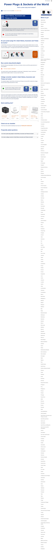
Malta (42, 310)
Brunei (42, 91)
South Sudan (43, 465)
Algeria (42, 26)
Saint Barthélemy (44, 411)
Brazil (42, 87)
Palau (42, 376)
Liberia (42, 284)
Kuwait (42, 271)
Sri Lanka (42, 469)
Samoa (42, 430)
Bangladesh (43, 62)
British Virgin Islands (44, 89)
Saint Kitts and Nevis (44, 418)
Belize (42, 70)
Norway (42, 370)
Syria (42, 483)
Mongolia (42, 331)
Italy (41, 251)
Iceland (42, 234)
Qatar (42, 399)
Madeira (42, 300)
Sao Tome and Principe (45, 434)
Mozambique (43, 339)
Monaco (42, 329)
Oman (42, 372)
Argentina (42, 40)
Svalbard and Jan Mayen (45, 475)
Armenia (42, 42)
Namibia (42, 343)
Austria (42, 48)
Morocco (42, 337)
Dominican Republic (44, 152)
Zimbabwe (43, 548)
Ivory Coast (43, 253)
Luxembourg (43, 292)
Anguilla (42, 36)
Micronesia (43, 325)
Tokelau (42, 498)
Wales (42, 538)
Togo (42, 496)
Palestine (42, 378)
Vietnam (42, 536)
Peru (42, 386)
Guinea (42, 218)
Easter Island (43, 156)
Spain (42, 467)
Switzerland (43, 481)
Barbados (42, 64)
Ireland (42, 245)
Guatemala (43, 214)
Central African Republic (45, 111)
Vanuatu (42, 530)
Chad (42, 113)
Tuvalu (42, 512)
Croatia (42, 136)
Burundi (42, 97)
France (42, 183)
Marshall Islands (44, 312)
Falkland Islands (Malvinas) (46, 175)
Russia (42, 405)
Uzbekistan (43, 528)
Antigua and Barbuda (45, 38)
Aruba (42, 44)
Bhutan (42, 76)
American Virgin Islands (45, 30)
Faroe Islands (43, 177)
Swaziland (43, 477)
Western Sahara (44, 542)
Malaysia (42, 304)
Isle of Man (43, 247)
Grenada (42, 208)
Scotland (42, 438)
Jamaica (42, 255)
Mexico (42, 323)
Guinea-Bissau (43, 220)
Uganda (42, 514)
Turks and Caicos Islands (45, 510)
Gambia (42, 193)
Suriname (42, 473)
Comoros (42, 126)
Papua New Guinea (44, 382)
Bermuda (42, 74)
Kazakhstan (43, 263)
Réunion (42, 401)
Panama (42, 380)
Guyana (42, 222)
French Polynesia (44, 187)
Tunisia (42, 504)
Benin (42, 72)
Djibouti (42, 148)
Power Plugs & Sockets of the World (26, 4)
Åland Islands (43, 22)
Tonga (42, 500)
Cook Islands (43, 132)
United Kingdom (44, 520)
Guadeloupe (43, 210)
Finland (42, 181)
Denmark (42, 146)
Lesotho (42, 282)
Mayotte (42, 321)
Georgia (42, 195)
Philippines (43, 388)
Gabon (42, 189)
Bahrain (42, 57)
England (42, 165)
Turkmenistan (43, 508)
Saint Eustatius (43, 413)
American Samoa (44, 28)
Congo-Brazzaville (44, 128)
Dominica (42, 150)
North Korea (43, 366)
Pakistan (42, 374)
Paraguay (42, 384)
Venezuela (43, 534)
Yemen (42, 544)
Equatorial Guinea (44, 167)
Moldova (42, 327)
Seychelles (43, 444)
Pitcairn (42, 390)
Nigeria (42, 360)
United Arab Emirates (45, 518)
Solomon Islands (44, 457)
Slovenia (42, 455)
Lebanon (42, 280)
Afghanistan (43, 20)
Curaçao (42, 140)
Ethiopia (42, 173)
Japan (42, 257)
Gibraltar (42, 202)
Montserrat (43, 335)
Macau (42, 294)
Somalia (42, 459)
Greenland (43, 206)
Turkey (42, 506)
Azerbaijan (43, 50)
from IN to (3, 17)
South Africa (43, 461)
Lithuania (42, 290)
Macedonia (43, 296)
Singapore (43, 448)
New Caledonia (44, 351)
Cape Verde (43, 107)
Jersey (42, 259)
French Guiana (43, 185)
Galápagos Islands (44, 191)
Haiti (41, 224)
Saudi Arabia (43, 436)
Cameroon (43, 101)
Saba (42, 409)
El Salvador (43, 163)
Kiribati (42, 267)
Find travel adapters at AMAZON (10, 68)
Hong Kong (43, 230)
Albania (42, 24)
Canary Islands (43, 105)
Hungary (42, 232)
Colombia (42, 124)
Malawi (42, 302)
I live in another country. (17, 10)
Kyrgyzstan (43, 273)
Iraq (41, 243)
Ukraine (42, 516)
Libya (42, 286)
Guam (42, 212)
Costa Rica (43, 134)
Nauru (42, 345)
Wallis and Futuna (44, 540)
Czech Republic (44, 144)
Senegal (42, 440)
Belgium (42, 68)
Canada (42, 103)
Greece (42, 204)
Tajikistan (42, 487)
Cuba (42, 138)
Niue (42, 362)
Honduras (42, 228)
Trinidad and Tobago (44, 502)
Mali (41, 308)
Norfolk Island (43, 364)
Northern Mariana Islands (45, 368)
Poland (42, 392)
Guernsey (42, 216)
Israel (42, 249)
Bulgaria (42, 93)
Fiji (41, 179)
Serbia (42, 442)
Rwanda (42, 407)
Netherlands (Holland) (45, 349)
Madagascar (43, 298)
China (42, 117)
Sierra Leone (43, 446)
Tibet (42, 494)
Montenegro (43, 333)
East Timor (43, 154)
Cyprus (42, 142)
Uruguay (42, 526)
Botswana (42, 85)
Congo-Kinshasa (44, 130)
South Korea (43, 463)
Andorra (42, 32)
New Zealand (43, 353)
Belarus (42, 66)
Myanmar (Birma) (44, 341)
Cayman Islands (44, 109)
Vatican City (43, 532)
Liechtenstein (43, 288)
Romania (42, 403)
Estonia (42, 171)
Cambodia (43, 99)
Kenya (42, 265)
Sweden (42, 479)
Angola (42, 34)
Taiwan (42, 485)
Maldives (42, 306)
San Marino (43, 432)
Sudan (42, 471)
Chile (42, 115)
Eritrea (42, 169)
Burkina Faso (43, 95)
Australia (42, 46)
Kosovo (42, 269)
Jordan (42, 261)
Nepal (42, 347)
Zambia (42, 546)
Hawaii (42, 226)
